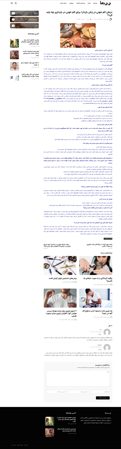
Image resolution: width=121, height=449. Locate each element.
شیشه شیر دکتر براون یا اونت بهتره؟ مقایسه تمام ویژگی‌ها (30, 75)
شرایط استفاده (95, 423)
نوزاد (89, 3)
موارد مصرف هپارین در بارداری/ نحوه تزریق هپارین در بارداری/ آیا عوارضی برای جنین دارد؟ (57, 246)
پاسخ (100, 334)
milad (72, 282)
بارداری (95, 3)
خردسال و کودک (80, 3)
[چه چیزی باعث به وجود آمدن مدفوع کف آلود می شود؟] (95, 298)
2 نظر (88, 19)
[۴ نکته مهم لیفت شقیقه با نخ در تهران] (14, 66)
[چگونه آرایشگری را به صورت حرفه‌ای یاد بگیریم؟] (95, 265)
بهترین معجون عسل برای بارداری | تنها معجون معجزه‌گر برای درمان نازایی (30, 42)
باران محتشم (105, 19)
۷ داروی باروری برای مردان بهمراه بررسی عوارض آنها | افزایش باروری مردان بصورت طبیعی (61, 313)
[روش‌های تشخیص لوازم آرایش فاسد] (60, 265)
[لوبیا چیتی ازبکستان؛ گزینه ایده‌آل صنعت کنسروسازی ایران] (14, 54)
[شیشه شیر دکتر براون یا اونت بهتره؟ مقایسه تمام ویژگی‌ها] (14, 77)
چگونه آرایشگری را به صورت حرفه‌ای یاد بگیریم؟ (97, 279)
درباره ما (26, 445)
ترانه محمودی (106, 285)
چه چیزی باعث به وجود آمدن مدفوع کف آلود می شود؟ (97, 312)
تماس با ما (13, 445)
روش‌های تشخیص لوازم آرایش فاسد (63, 278)
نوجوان (71, 3)
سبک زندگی (63, 3)
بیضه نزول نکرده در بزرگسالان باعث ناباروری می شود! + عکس (99, 246)
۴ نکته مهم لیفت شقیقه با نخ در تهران (30, 64)
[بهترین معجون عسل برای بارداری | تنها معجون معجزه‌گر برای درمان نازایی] (14, 43)
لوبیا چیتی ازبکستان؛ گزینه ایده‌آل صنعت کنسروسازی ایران (31, 53)
